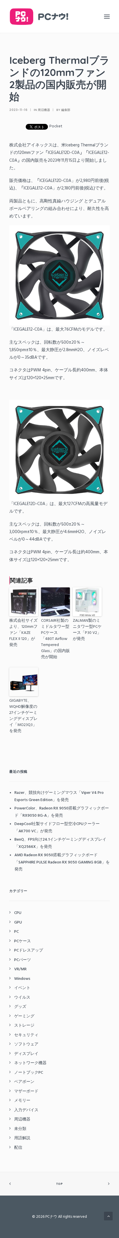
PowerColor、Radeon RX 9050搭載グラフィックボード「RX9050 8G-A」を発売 (61, 812)
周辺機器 (44, 110)
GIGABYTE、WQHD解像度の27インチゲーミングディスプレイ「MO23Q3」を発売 (23, 715)
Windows (22, 978)
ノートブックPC (28, 1072)
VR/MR (20, 969)
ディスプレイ (26, 1054)
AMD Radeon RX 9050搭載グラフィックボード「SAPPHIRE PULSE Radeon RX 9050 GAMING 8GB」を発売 (62, 862)
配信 (18, 1147)
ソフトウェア (26, 1044)
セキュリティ (26, 1035)
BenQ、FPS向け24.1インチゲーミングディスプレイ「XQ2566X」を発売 (60, 843)
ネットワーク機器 (30, 1063)
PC (16, 931)
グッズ (20, 1007)
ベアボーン (24, 1082)
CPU (17, 913)
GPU (18, 922)
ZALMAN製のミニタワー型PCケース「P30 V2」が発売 (87, 629)
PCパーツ (22, 960)
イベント (22, 988)
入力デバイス (26, 1110)
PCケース (22, 941)
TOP (59, 1184)
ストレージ (24, 1025)
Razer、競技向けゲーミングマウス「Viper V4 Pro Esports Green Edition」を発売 (59, 796)
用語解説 (22, 1138)
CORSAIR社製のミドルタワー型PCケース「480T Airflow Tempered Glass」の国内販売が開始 (55, 638)
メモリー (22, 1100)
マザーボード (26, 1091)
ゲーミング (24, 1016)
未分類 (20, 1129)
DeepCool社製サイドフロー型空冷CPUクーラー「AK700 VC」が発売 (57, 828)
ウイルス (22, 997)
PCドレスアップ (28, 950)
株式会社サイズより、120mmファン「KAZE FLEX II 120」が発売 (23, 632)
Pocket (55, 126)
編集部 (65, 110)
